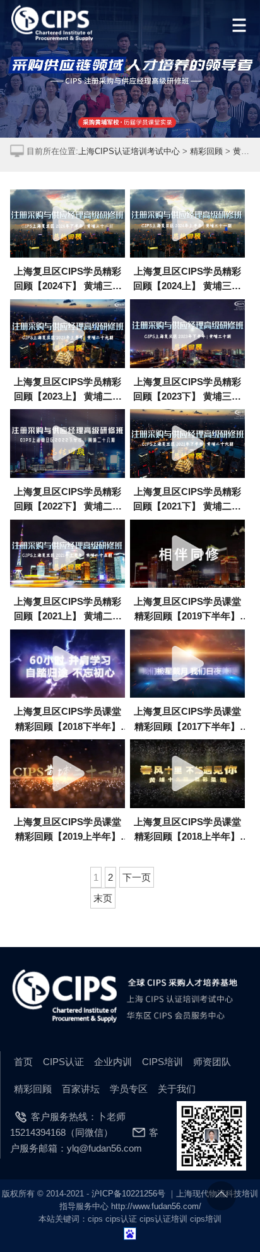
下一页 (136, 877)
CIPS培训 (162, 1061)
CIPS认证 (63, 1061)
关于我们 (177, 1088)
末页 (102, 898)
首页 (23, 1061)
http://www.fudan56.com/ (156, 1206)
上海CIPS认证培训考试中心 (129, 151)
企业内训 (113, 1061)
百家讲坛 (81, 1088)
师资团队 (212, 1061)
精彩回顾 (206, 151)
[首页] (53, 23)
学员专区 (129, 1088)
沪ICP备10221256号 (128, 1193)
